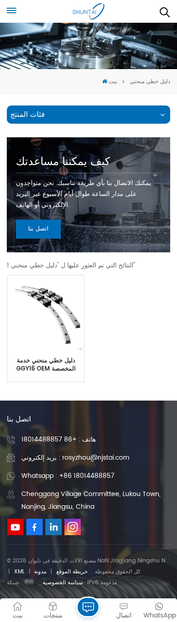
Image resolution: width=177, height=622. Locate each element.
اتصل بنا (38, 229)
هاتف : (58, 439)
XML (19, 571)
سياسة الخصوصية (63, 582)
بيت (112, 81)
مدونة (40, 571)
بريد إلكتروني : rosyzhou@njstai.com (75, 457)
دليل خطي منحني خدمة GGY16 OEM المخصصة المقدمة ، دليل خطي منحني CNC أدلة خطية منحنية (45, 365)
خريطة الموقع (72, 571)
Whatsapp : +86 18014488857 (67, 476)
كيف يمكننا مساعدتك (63, 162)
